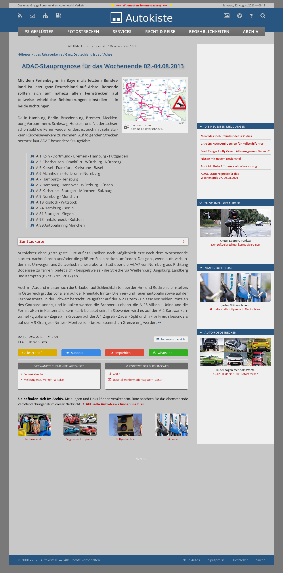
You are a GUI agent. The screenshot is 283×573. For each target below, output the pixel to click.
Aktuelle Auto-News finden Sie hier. (115, 404)
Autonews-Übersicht (172, 339)
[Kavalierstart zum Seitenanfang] (265, 560)
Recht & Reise (160, 31)
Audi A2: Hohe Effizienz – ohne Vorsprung (229, 166)
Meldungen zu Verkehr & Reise (44, 380)
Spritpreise (216, 560)
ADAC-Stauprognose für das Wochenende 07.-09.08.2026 (220, 176)
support (76, 353)
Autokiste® (48, 560)
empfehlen (122, 353)
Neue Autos (191, 560)
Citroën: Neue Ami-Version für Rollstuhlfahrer (232, 144)
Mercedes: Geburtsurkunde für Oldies (226, 136)
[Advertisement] (235, 77)
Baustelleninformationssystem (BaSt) (137, 380)
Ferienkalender (33, 374)
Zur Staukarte (31, 241)
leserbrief (33, 353)
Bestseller (240, 560)
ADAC (116, 374)
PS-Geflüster (39, 31)
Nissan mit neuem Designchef (221, 159)
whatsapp (164, 353)
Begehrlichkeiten (209, 31)
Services (122, 31)
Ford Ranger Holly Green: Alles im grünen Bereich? (235, 151)
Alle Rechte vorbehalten (82, 560)
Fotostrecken (83, 31)
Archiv (250, 31)
